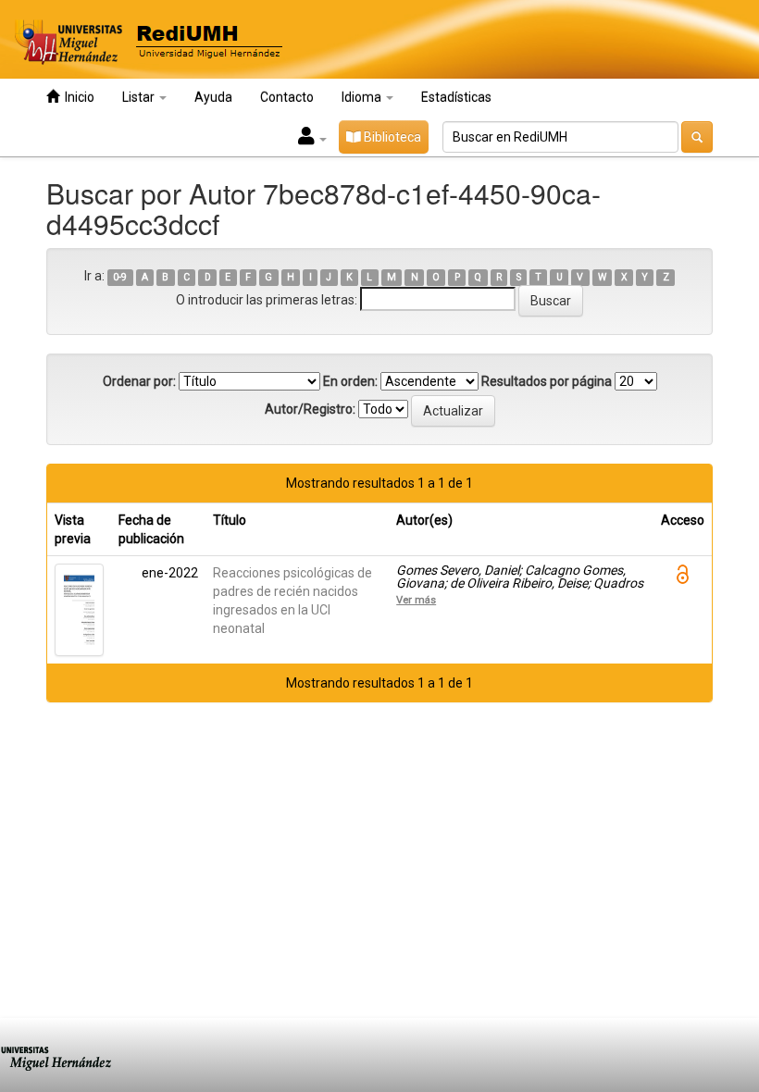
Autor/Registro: (310, 409)
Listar (139, 97)
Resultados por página (546, 381)
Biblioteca (391, 137)
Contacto (287, 97)
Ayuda (213, 97)
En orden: (350, 381)
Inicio (76, 97)
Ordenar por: (139, 381)
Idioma (363, 97)
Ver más (416, 599)
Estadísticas (456, 97)
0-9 (120, 277)
